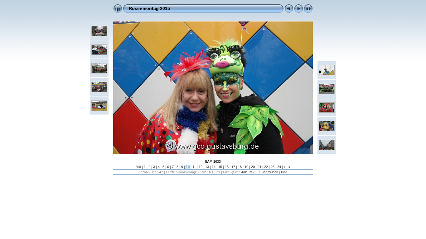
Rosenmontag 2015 (149, 8)
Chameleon (270, 172)
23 (272, 167)
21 (259, 167)
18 (240, 167)
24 (279, 167)
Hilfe (284, 172)
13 (207, 167)
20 (253, 167)
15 (220, 167)
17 (233, 167)
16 (227, 167)
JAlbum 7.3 (249, 172)
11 (194, 167)
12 (200, 167)
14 (213, 167)
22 (266, 167)
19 (246, 167)
